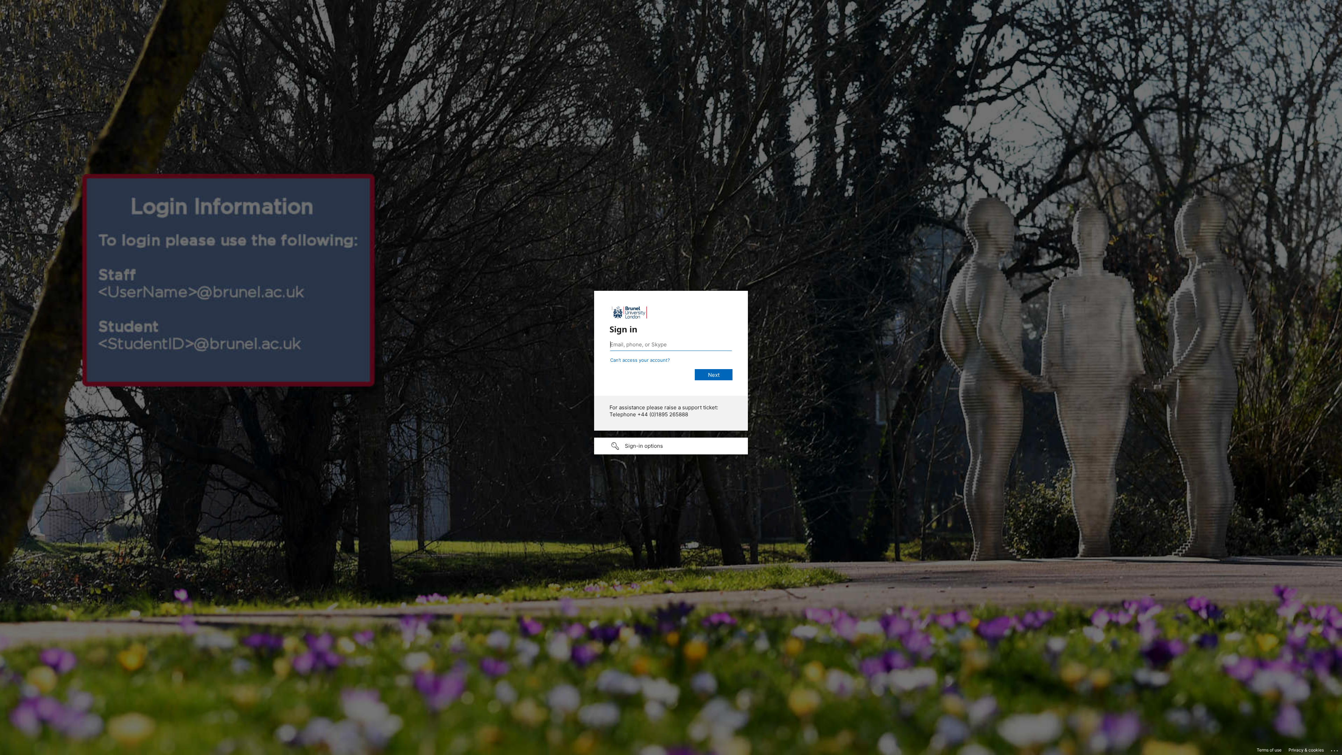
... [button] (1335, 749)
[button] (671, 446)
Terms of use (1269, 750)
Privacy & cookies (1306, 750)
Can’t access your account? (640, 360)
